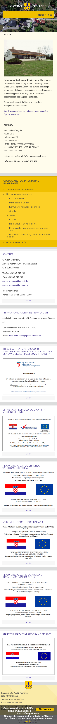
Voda (12, 215)
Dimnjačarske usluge (19, 203)
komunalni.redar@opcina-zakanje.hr (25, 336)
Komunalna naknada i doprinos (24, 207)
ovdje (28, 721)
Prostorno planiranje (16, 242)
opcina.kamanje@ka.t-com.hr (15, 285)
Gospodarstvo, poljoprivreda (20, 189)
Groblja (12, 211)
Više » (28, 301)
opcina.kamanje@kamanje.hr (15, 281)
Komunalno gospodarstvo (19, 194)
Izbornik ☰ (44, 14)
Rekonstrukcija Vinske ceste (23, 224)
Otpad (12, 219)
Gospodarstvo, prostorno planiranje (21, 182)
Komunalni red (16, 198)
